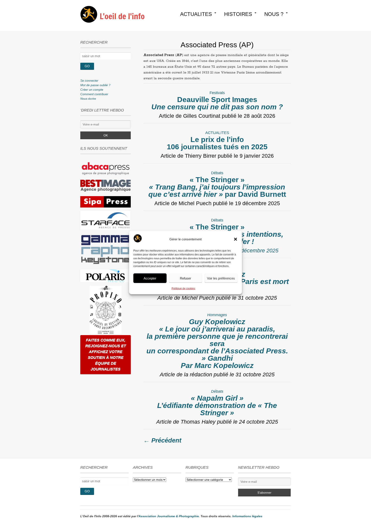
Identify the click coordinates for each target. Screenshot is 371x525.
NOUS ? (273, 14)
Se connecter (89, 80)
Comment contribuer (94, 94)
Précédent (162, 440)
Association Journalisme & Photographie (168, 516)
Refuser (185, 278)
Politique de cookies (183, 288)
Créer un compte (91, 89)
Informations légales (247, 516)
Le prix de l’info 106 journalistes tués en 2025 (217, 143)
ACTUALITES (196, 14)
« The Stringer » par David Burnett (217, 187)
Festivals (217, 93)
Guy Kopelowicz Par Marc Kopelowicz (217, 343)
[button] (235, 239)
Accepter (150, 278)
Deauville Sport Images (217, 103)
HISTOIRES (238, 14)
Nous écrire (88, 98)
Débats (217, 173)
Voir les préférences (221, 278)
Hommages (217, 315)
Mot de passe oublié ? (95, 85)
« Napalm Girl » (217, 405)
